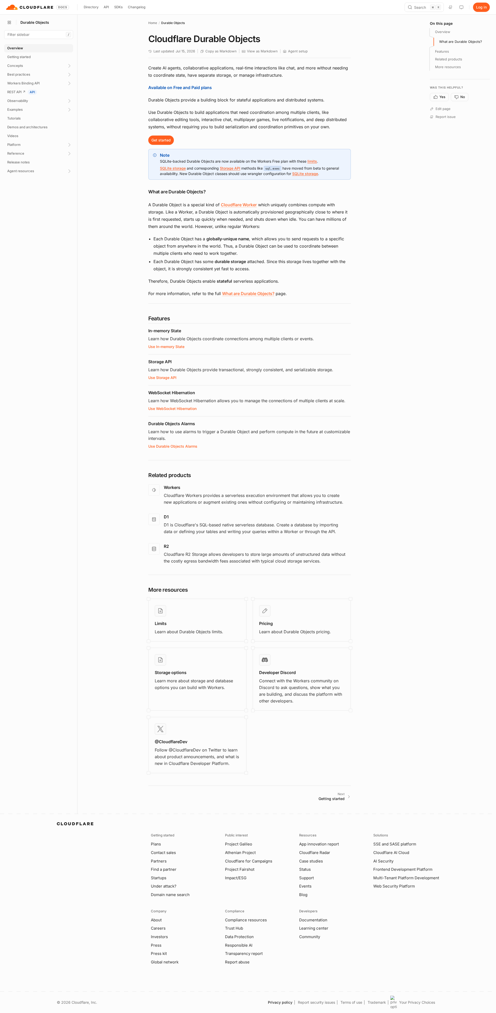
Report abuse (237, 962)
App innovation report (319, 844)
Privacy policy (280, 1002)
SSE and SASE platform (394, 844)
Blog (303, 894)
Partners (159, 861)
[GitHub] (450, 7)
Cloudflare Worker (239, 204)
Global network (165, 962)
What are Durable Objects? (248, 293)
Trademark (377, 1002)
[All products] (9, 22)
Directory (91, 7)
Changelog (136, 7)
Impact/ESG (235, 877)
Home (152, 23)
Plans (156, 844)
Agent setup (298, 51)
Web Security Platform (394, 886)
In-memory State (164, 330)
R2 (166, 546)
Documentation (313, 919)
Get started (161, 140)
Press (156, 945)
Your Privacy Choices (417, 1002)
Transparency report (244, 953)
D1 (166, 516)
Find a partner (163, 869)
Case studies (311, 861)
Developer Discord (277, 672)
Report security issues (316, 1002)
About (156, 919)
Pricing (266, 623)
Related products (448, 59)
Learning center (313, 928)
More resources (448, 67)
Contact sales (163, 852)
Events (305, 886)
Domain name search (170, 894)
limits (312, 161)
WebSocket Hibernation (171, 392)
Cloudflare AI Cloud (391, 852)
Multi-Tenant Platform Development (406, 877)
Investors (159, 936)
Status (305, 869)
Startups (158, 877)
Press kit (159, 953)
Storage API (230, 168)
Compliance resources (246, 919)
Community (309, 936)
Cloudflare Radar (314, 852)
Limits (161, 623)
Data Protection (239, 936)
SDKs (118, 7)
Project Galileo (238, 844)
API (106, 7)
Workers (172, 487)
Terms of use (351, 1002)
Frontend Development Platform (402, 869)
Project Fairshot (239, 869)
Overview (442, 32)
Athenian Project (240, 852)
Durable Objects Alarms (171, 423)
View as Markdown (262, 51)
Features (442, 51)
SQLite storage (173, 168)
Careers (158, 928)
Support (306, 877)
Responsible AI (238, 945)
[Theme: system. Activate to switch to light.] (461, 7)
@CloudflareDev (171, 741)
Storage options (171, 672)
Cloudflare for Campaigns (248, 861)
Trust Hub (234, 928)
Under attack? (163, 886)
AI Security (383, 861)
